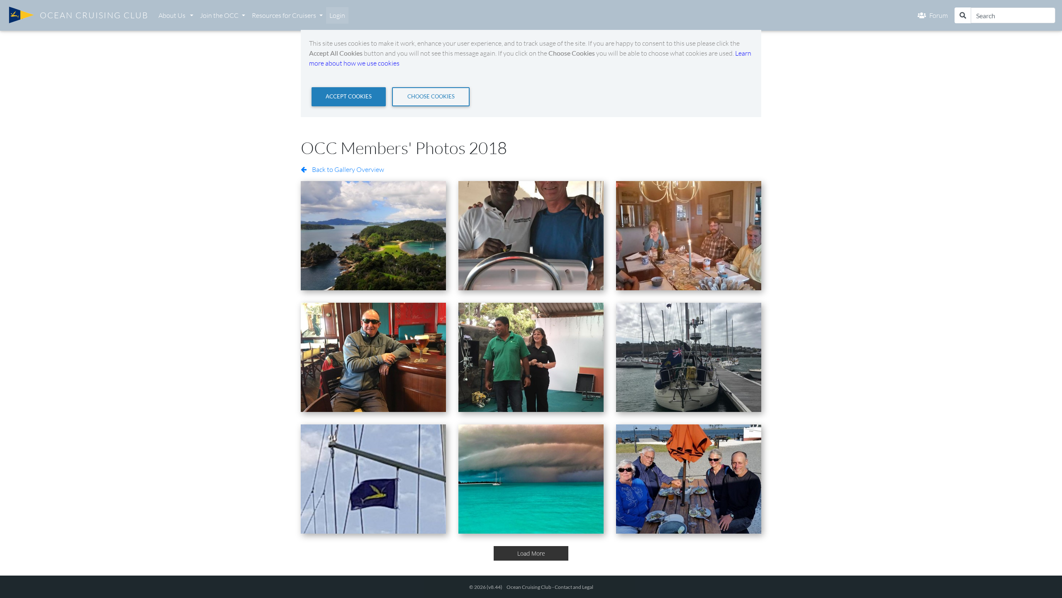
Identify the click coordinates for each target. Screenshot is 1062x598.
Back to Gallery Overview (347, 169)
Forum (938, 15)
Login (337, 15)
